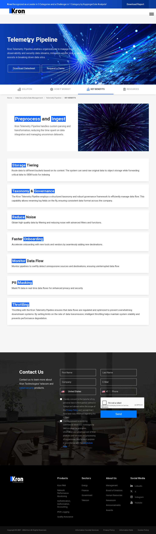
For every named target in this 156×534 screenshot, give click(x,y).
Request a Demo (56, 68)
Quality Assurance (65, 517)
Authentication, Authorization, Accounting (64, 504)
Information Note (126, 530)
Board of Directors (114, 490)
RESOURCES (133, 89)
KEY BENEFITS (98, 89)
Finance (85, 490)
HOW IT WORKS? (62, 89)
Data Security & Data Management (29, 98)
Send (118, 414)
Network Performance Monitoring (63, 493)
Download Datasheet (24, 68)
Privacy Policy (72, 410)
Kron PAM (61, 485)
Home (9, 98)
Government (87, 495)
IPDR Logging (63, 512)
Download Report (135, 4)
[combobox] (106, 391)
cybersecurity (26, 387)
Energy (85, 485)
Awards (109, 510)
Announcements (113, 505)
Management (112, 485)
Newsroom (111, 500)
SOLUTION (27, 89)
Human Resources (114, 495)
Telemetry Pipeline (53, 98)
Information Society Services (87, 530)
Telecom (85, 500)
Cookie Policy (143, 530)
